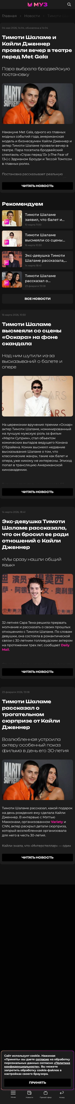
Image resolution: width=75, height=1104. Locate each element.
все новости (38, 298)
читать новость (37, 186)
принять (37, 1082)
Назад (61, 1097)
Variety (57, 822)
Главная (9, 16)
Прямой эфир (45, 1097)
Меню (13, 1097)
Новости (29, 1097)
